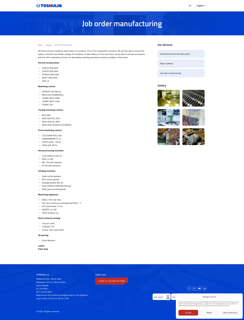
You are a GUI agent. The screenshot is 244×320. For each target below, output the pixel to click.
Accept (188, 313)
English (200, 5)
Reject (209, 313)
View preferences (230, 313)
